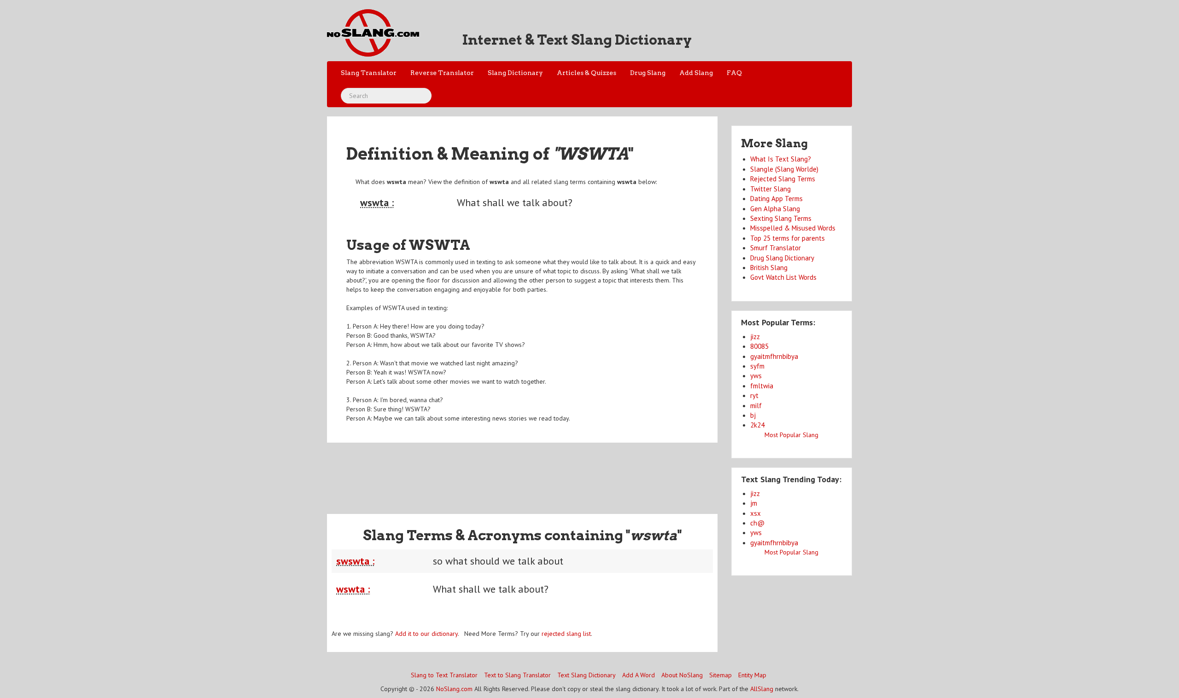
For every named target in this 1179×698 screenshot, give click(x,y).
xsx (755, 513)
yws (756, 375)
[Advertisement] (522, 472)
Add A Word (638, 675)
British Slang (769, 267)
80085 (759, 346)
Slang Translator (369, 72)
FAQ (734, 72)
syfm (757, 366)
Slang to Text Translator (444, 675)
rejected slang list (566, 633)
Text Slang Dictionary (586, 675)
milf (756, 405)
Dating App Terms (776, 198)
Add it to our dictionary (426, 633)
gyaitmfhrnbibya (774, 356)
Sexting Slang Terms (780, 218)
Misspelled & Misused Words (792, 228)
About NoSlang (682, 675)
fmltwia (761, 385)
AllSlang (761, 689)
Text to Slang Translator (517, 675)
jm (753, 503)
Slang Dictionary (515, 72)
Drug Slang (647, 72)
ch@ (757, 523)
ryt (754, 395)
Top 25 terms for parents (787, 238)
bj (753, 415)
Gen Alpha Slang (775, 208)
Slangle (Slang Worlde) (784, 169)
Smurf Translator (775, 247)
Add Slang (696, 72)
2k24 (757, 425)
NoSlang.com (454, 689)
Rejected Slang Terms (782, 178)
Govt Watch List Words (783, 277)
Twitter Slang (770, 189)
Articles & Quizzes (586, 72)
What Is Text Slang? (780, 159)
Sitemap (720, 675)
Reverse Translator (442, 72)
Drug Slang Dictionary (782, 258)
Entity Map (752, 675)
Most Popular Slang (791, 435)
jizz (755, 336)
